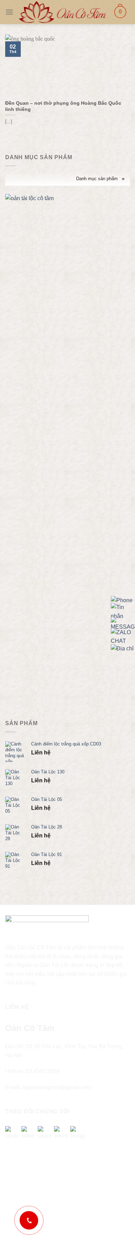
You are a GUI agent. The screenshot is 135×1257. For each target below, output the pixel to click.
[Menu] (9, 11)
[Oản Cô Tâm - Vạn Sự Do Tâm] (62, 12)
